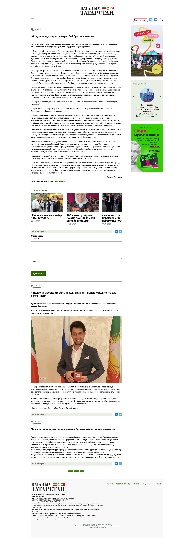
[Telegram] (120, 231)
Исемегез (35, 262)
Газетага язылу (140, 20)
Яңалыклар (36, 287)
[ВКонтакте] (116, 231)
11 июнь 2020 (36, 29)
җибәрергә (38, 274)
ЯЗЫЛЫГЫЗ (60, 181)
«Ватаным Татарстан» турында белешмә (123, 484)
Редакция (147, 484)
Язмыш (34, 31)
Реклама (158, 484)
